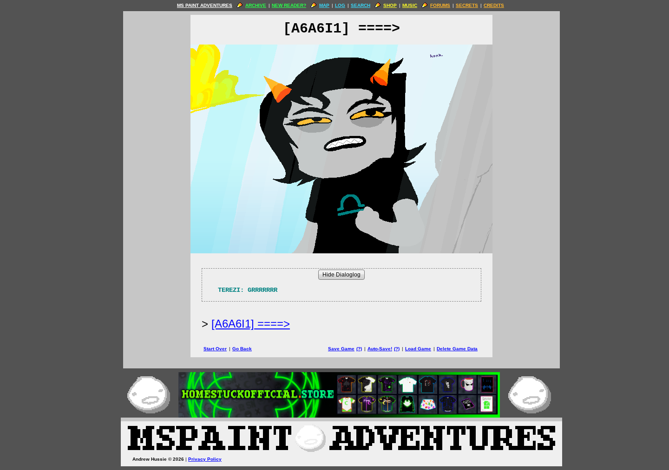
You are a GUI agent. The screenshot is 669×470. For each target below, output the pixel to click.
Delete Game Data (457, 348)
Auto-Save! (379, 348)
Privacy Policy (205, 459)
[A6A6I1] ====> (250, 323)
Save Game (341, 348)
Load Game (418, 348)
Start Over (215, 348)
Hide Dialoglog (341, 274)
